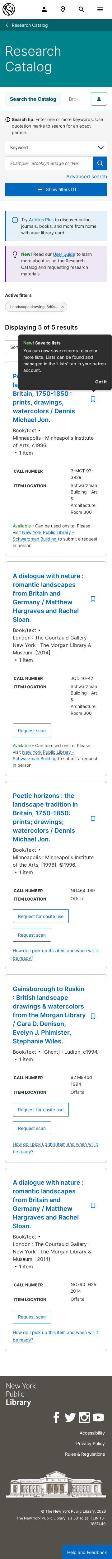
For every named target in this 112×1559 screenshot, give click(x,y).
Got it (101, 381)
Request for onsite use (40, 916)
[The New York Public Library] (8, 9)
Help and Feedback (87, 1552)
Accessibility (92, 1432)
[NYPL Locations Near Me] (63, 9)
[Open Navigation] (100, 9)
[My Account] (44, 9)
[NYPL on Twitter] (71, 1419)
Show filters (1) (61, 189)
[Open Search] (81, 9)
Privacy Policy (90, 1443)
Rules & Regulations (85, 1454)
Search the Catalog (33, 99)
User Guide (64, 254)
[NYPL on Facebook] (57, 1419)
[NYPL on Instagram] (85, 1419)
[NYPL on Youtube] (99, 1419)
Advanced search (86, 176)
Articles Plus (41, 219)
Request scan (32, 730)
